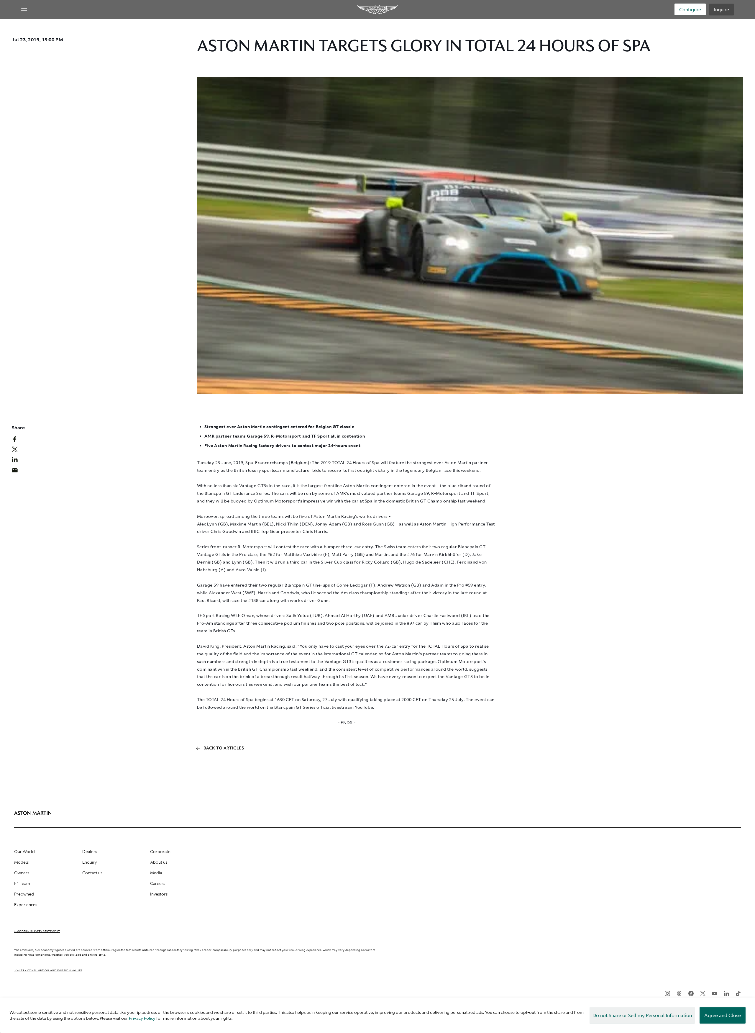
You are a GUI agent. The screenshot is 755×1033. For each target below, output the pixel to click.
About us (158, 862)
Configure (690, 9)
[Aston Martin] (377, 9)
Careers (157, 883)
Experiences (25, 904)
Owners (21, 872)
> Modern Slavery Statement (37, 931)
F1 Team (22, 883)
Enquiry (89, 862)
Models (21, 862)
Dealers (89, 851)
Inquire (721, 9)
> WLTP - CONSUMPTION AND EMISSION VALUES (48, 970)
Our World (24, 851)
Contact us (92, 872)
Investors (159, 894)
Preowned (24, 894)
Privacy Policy (142, 1018)
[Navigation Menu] (24, 9)
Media (156, 872)
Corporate (160, 851)
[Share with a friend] (18, 471)
